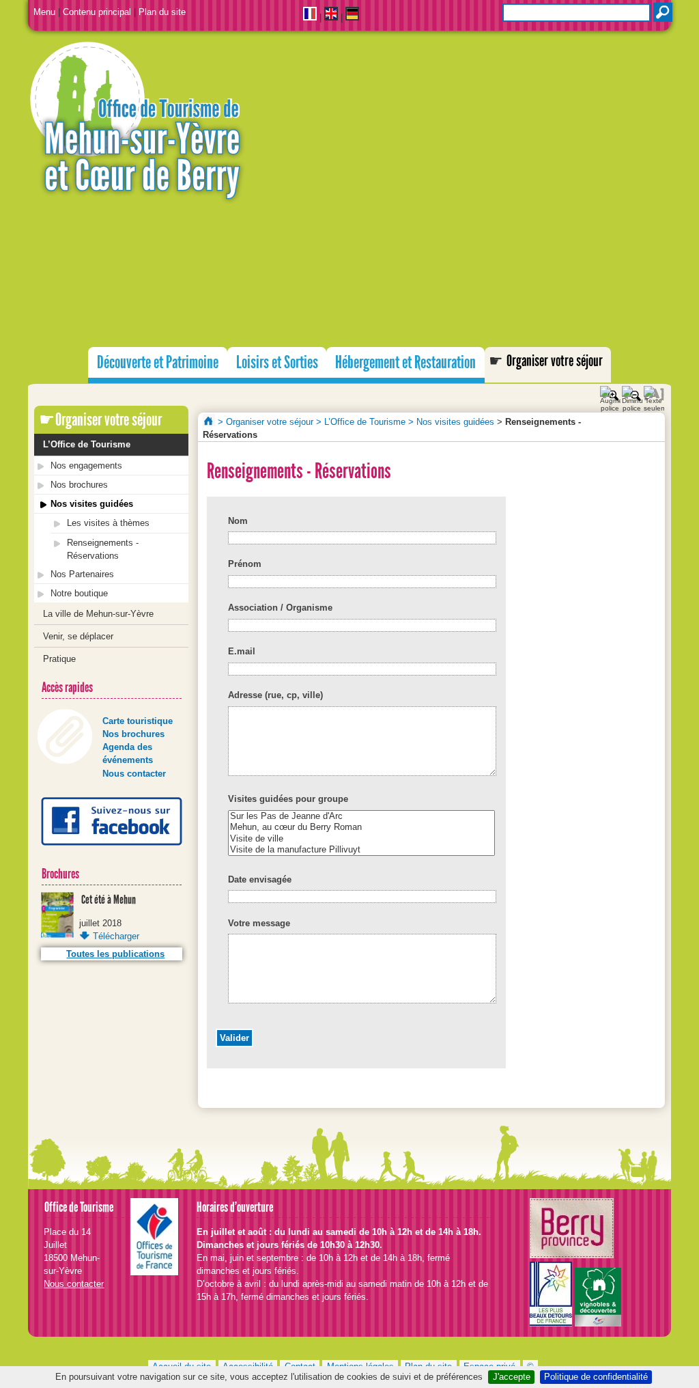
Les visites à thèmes (108, 523)
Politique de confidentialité (596, 1377)
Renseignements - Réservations (103, 549)
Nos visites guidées (92, 504)
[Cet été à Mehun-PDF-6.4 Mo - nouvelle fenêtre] (57, 935)
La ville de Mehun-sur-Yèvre (98, 614)
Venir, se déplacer (78, 636)
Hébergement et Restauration (405, 362)
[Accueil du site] (349, 123)
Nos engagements (86, 465)
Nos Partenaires (82, 574)
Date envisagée (259, 879)
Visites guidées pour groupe (288, 799)
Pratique (59, 659)
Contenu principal (97, 12)
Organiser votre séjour (555, 361)
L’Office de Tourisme (86, 444)
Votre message (259, 923)
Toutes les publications (115, 954)
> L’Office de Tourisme (360, 422)
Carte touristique (137, 721)
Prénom (244, 564)
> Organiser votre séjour (265, 422)
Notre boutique (79, 593)
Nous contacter (134, 773)
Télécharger (116, 936)
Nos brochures (79, 485)
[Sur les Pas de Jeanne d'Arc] (361, 816)
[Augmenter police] (610, 393)
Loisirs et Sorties (277, 362)
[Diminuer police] (632, 393)
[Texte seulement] (654, 393)
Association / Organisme (280, 607)
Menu (44, 12)
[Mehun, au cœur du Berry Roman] (361, 827)
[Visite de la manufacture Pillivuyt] (361, 849)
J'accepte (511, 1377)
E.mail (241, 651)
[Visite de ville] (361, 838)
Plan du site (162, 12)
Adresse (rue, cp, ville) (275, 695)
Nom (238, 521)
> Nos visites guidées (451, 422)
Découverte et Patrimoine (157, 362)
